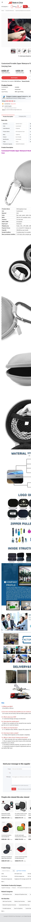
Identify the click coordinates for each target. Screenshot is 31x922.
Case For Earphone (18, 908)
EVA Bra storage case (19, 876)
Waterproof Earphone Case (21, 894)
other (2, 873)
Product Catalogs (22, 870)
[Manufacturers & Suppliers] (15, 2)
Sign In (3, 109)
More (2, 911)
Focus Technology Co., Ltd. (18, 916)
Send (14, 789)
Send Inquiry (14, 77)
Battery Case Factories (19, 901)
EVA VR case (4, 876)
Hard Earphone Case (7, 894)
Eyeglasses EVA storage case (21, 879)
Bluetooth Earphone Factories (9, 905)
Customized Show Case (24, 905)
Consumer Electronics (9, 10)
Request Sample (25, 81)
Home (2, 10)
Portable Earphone (7, 908)
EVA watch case (18, 873)
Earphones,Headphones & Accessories (23, 10)
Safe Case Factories (7, 901)
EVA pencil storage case (6, 879)
